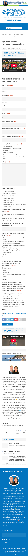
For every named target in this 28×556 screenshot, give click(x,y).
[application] (14, 65)
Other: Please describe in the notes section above (14, 275)
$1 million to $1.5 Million (10, 196)
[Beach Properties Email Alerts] (2, 451)
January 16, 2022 (8, 453)
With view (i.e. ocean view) (10, 155)
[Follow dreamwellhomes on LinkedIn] (18, 418)
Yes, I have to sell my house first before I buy (13, 215)
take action (9, 324)
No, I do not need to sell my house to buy (13, 218)
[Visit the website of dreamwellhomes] (8, 418)
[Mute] (22, 71)
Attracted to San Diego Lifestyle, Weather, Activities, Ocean (14, 246)
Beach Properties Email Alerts (12, 451)
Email (4, 270)
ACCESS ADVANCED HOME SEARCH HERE (12, 354)
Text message (7, 268)
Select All (4, 279)
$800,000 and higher (9, 198)
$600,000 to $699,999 (9, 202)
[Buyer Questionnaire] (5, 445)
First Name (4, 91)
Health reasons (7, 254)
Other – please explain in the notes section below (14, 157)
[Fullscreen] (24, 71)
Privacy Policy (6, 539)
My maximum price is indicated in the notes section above (15, 205)
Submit (3, 309)
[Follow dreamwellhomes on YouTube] (16, 418)
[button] (26, 24)
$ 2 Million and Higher (9, 191)
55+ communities (7, 146)
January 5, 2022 (6, 48)
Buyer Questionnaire (14, 443)
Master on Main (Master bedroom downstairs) (12, 149)
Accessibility (5, 543)
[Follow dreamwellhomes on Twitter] (13, 418)
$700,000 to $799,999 (9, 200)
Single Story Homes (8, 152)
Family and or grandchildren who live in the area (14, 238)
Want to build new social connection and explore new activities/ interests (13, 242)
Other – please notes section (10, 257)
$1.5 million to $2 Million (10, 193)
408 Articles (22, 377)
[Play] (3, 71)
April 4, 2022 (5, 463)
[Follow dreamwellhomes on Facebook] (11, 418)
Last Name (4, 102)
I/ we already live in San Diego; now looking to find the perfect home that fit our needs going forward (14, 250)
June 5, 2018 (12, 445)
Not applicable (7, 220)
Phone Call (6, 272)
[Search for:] (14, 28)
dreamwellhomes (16, 48)
